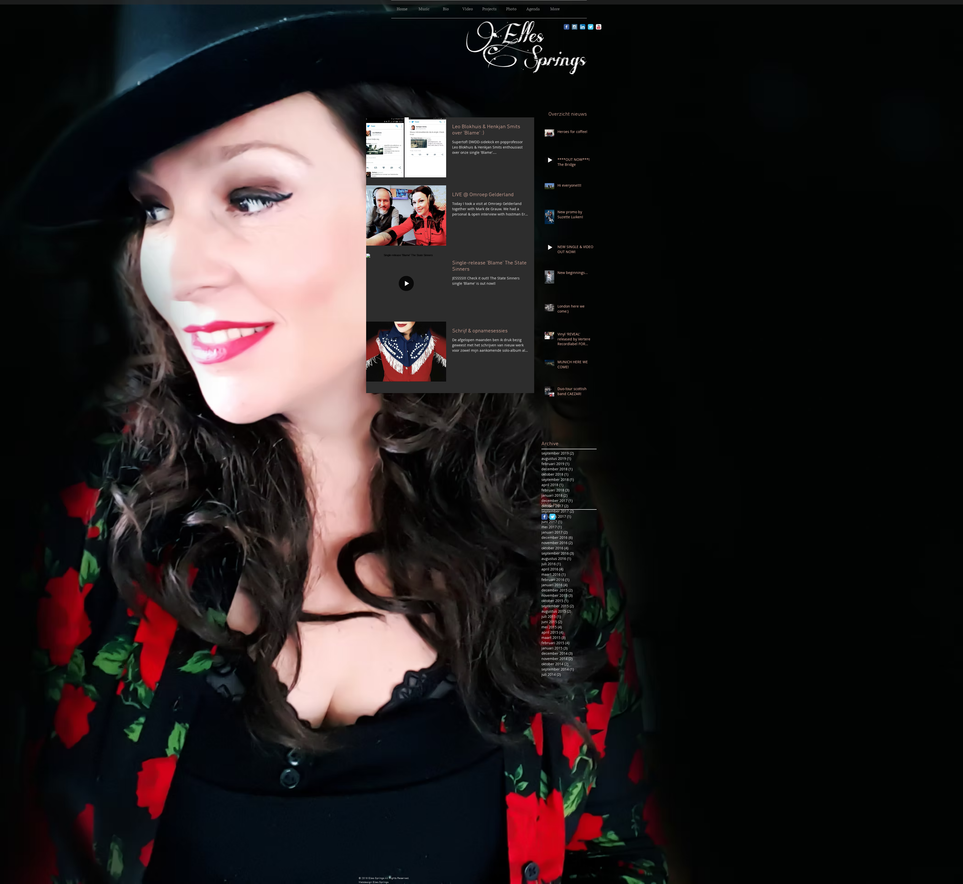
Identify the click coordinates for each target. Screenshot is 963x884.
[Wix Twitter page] (552, 517)
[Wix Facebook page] (544, 517)
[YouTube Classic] (598, 27)
